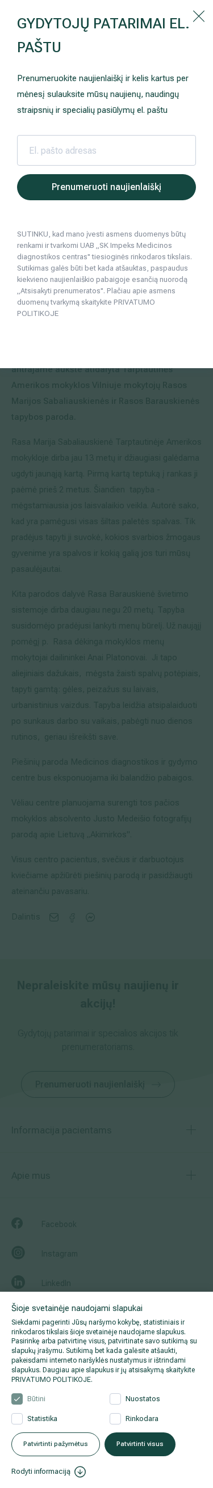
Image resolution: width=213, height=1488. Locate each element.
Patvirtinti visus (140, 1444)
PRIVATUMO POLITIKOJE (51, 1380)
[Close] (198, 15)
